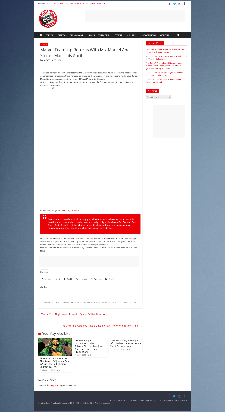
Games (91, 35)
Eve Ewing (96, 302)
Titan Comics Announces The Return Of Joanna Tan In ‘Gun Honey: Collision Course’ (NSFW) (54, 362)
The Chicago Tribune (69, 210)
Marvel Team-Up (129, 302)
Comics (49, 35)
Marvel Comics (117, 302)
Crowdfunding (148, 35)
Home (112, 400)
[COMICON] (48, 10)
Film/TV (61, 35)
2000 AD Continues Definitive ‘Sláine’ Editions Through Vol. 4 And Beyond (76, 3)
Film (125, 400)
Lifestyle (118, 35)
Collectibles (104, 35)
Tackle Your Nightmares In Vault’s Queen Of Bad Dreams (71, 314)
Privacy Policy (168, 400)
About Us (164, 35)
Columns (131, 35)
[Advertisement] (135, 16)
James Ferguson (64, 302)
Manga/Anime (76, 35)
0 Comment (77, 302)
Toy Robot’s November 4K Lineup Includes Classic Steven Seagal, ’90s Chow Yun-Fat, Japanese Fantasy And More (164, 66)
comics (89, 302)
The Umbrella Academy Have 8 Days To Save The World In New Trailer (101, 325)
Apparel (149, 400)
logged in (54, 385)
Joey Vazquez (106, 302)
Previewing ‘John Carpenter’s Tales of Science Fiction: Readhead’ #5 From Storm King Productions (89, 346)
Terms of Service (180, 400)
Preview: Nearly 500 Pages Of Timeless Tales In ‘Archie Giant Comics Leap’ (125, 343)
